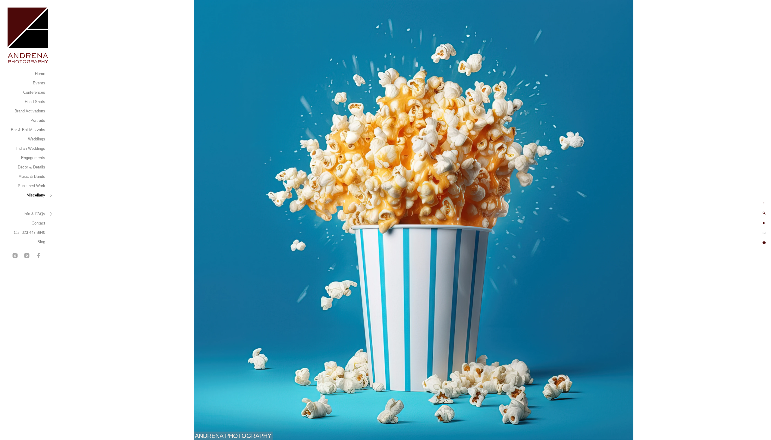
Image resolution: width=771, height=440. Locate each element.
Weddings (36, 139)
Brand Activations (29, 111)
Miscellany (36, 195)
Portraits (37, 120)
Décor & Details (31, 167)
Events (39, 83)
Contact (38, 223)
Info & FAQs (34, 214)
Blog (41, 242)
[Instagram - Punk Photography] (27, 255)
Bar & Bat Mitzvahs (28, 129)
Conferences (34, 92)
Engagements (33, 158)
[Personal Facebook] (38, 255)
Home (40, 73)
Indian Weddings (30, 148)
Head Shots (35, 101)
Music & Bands (31, 176)
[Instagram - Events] (15, 255)
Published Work (31, 186)
